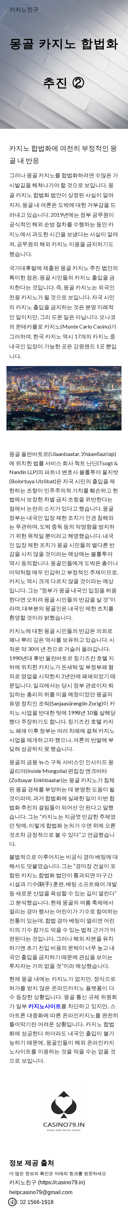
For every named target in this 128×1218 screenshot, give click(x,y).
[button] (12, 1204)
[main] (64, 64)
